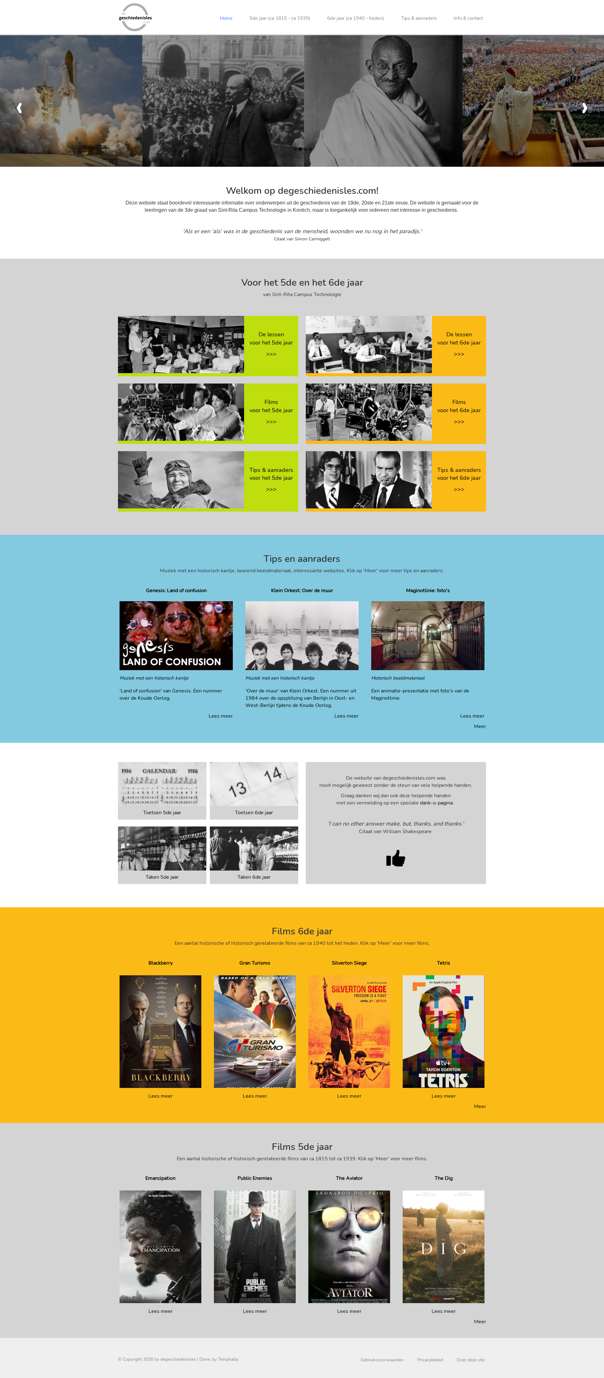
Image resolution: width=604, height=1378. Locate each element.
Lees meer (221, 716)
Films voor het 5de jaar (271, 406)
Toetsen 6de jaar (254, 812)
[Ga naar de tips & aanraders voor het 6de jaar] (369, 479)
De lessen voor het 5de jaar (271, 338)
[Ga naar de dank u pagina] (396, 858)
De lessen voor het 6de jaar (459, 338)
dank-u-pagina (436, 802)
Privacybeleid (430, 1360)
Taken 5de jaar (162, 877)
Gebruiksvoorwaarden (382, 1360)
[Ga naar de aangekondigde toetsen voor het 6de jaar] (254, 783)
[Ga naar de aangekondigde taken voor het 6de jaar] (254, 848)
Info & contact (468, 18)
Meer (480, 726)
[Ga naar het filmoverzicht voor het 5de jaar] (181, 411)
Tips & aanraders (419, 18)
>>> (271, 354)
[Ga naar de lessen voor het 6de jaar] (369, 344)
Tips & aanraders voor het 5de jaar (271, 474)
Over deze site (470, 1360)
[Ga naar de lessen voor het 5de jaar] (181, 344)
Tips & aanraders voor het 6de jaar (459, 474)
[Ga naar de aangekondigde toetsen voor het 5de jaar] (162, 783)
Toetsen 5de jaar (162, 812)
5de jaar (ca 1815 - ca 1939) (279, 18)
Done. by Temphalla (218, 1359)
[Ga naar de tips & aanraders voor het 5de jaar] (181, 479)
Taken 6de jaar (254, 877)
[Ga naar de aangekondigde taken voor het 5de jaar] (162, 848)
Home (226, 18)
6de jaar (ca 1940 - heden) (355, 18)
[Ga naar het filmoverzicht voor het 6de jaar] (369, 411)
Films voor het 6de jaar (459, 406)
